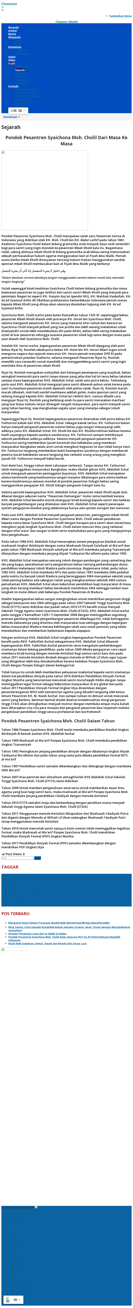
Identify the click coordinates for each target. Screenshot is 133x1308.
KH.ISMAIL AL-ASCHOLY (22, 895)
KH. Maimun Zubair (20, 882)
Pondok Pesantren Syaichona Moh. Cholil (33, 891)
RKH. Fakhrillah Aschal (22, 901)
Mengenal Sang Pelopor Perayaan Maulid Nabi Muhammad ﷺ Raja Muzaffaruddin (59, 922)
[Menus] (2, 7)
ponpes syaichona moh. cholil (26, 898)
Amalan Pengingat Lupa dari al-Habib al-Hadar (37, 933)
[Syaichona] (9, 3)
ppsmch (13, 875)
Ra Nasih (13, 885)
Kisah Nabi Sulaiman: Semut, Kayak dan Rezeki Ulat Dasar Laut (47, 943)
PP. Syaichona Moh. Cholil (24, 905)
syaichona (14, 888)
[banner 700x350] (67, 21)
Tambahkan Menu (120, 16)
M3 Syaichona (16, 878)
